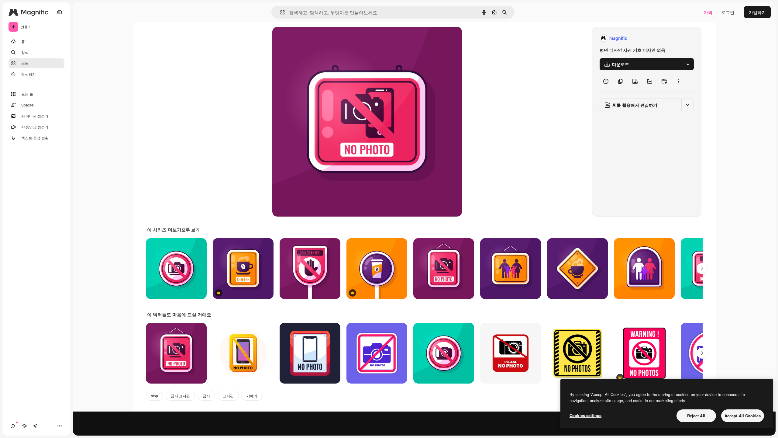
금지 (206, 395)
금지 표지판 (180, 395)
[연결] (13, 426)
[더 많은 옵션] (679, 81)
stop (154, 395)
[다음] (702, 268)
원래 (307, 38)
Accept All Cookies (743, 416)
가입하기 (757, 12)
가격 (708, 12)
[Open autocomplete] (280, 12)
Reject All (696, 416)
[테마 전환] (35, 426)
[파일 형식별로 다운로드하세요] (688, 64)
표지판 (228, 395)
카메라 (251, 395)
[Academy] (24, 426)
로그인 (727, 12)
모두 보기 (190, 230)
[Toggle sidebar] (59, 12)
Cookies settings (585, 415)
